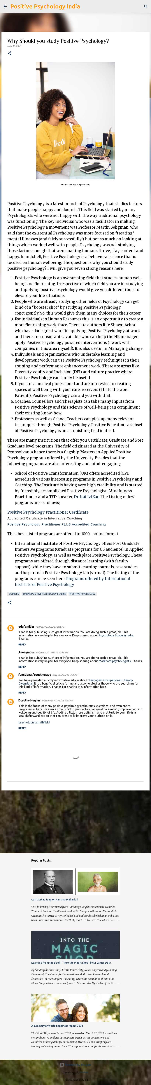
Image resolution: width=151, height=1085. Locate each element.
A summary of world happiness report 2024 (57, 1025)
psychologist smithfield (34, 722)
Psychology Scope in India (116, 635)
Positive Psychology (82, 594)
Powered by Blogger (77, 1064)
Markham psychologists (115, 661)
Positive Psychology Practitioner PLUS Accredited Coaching (56, 524)
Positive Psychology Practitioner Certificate (48, 512)
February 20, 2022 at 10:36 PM (52, 652)
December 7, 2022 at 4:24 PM (57, 700)
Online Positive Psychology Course (44, 594)
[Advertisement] (75, 821)
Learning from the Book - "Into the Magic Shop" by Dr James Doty (71, 962)
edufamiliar (26, 626)
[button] (9, 53)
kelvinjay (84, 1072)
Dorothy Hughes (29, 700)
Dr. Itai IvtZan (87, 496)
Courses (14, 594)
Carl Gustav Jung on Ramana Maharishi (54, 899)
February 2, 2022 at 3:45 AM (50, 626)
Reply (22, 644)
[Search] (85, 6)
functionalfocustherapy (34, 674)
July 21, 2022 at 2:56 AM (65, 675)
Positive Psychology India (45, 6)
